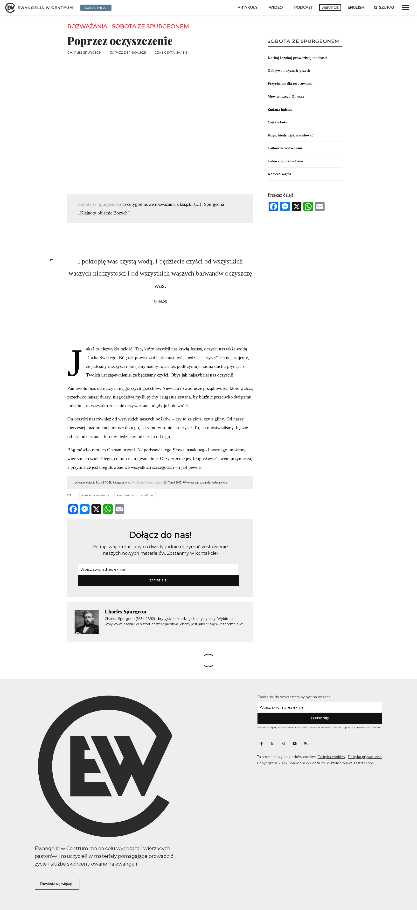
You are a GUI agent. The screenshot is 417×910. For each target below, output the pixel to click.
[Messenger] (84, 509)
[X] (96, 509)
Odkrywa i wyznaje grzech (289, 70)
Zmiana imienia (280, 109)
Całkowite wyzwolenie (285, 148)
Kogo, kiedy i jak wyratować (290, 135)
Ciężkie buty (277, 122)
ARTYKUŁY (247, 7)
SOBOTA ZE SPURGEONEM (303, 41)
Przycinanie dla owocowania (290, 83)
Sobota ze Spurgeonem (150, 26)
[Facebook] (73, 509)
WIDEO (276, 7)
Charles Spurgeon (84, 52)
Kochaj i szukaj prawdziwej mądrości (297, 58)
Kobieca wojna (279, 174)
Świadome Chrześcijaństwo (147, 482)
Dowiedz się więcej (56, 884)
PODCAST (303, 7)
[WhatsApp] (108, 509)
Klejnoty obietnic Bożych (135, 495)
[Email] (119, 509)
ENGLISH (356, 7)
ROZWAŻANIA (87, 26)
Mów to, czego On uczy (286, 96)
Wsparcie (330, 7)
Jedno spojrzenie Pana (285, 161)
